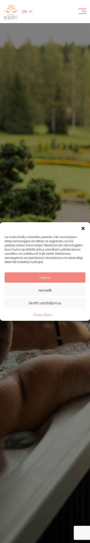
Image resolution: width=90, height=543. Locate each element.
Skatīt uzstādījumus (45, 302)
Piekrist (45, 277)
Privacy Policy (42, 315)
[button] (83, 228)
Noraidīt (45, 290)
